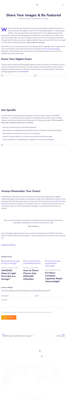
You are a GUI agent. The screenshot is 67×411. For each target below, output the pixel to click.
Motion (37, 268)
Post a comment (9, 317)
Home (52, 367)
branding (4, 245)
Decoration (58, 270)
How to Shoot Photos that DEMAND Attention (30, 275)
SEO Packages (55, 372)
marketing (11, 245)
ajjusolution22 (37, 18)
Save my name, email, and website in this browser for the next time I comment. (27, 312)
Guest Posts (54, 375)
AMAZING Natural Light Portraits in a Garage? (8, 275)
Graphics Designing (57, 370)
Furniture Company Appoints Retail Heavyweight (53, 277)
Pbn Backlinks (55, 377)
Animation (15, 268)
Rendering (45, 18)
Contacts (53, 380)
